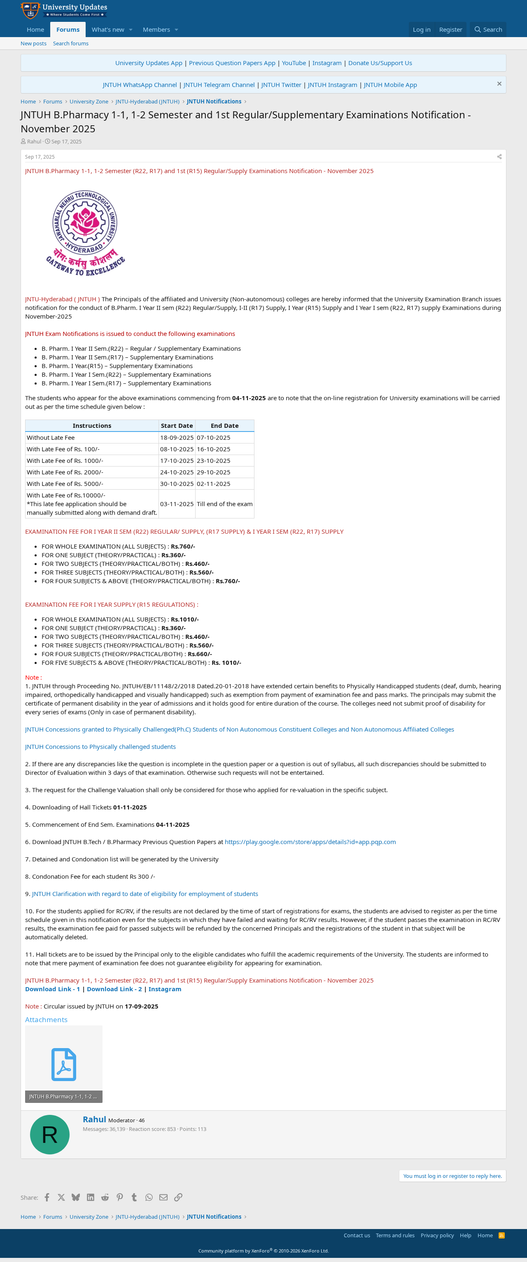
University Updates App (148, 63)
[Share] (499, 157)
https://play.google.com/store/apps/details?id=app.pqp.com (310, 841)
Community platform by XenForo (263, 1251)
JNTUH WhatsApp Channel (140, 84)
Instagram (327, 63)
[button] (131, 29)
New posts (34, 43)
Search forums (71, 43)
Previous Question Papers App (232, 63)
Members (156, 29)
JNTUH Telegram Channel (219, 84)
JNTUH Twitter (281, 84)
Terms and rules (395, 1235)
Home (35, 29)
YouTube (294, 63)
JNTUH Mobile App (390, 84)
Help (465, 1235)
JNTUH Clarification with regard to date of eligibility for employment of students (145, 893)
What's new (108, 29)
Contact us (357, 1235)
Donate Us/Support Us (380, 63)
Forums (67, 29)
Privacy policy (437, 1235)
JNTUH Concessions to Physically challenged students (100, 746)
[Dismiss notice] (498, 84)
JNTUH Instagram (332, 84)
